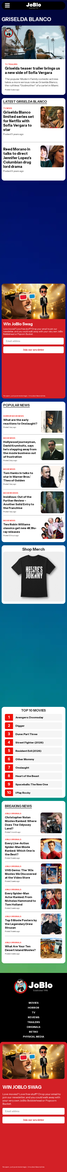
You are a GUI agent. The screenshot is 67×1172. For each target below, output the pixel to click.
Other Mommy (24, 759)
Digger (20, 725)
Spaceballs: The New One (31, 784)
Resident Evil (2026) (28, 750)
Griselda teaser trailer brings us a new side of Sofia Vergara (32, 70)
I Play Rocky (22, 792)
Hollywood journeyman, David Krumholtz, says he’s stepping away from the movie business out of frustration (20, 449)
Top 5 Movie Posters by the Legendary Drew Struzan (21, 924)
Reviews (33, 1017)
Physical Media (33, 1036)
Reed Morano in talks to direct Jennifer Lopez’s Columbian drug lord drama (17, 158)
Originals (33, 1026)
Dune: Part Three (26, 734)
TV (33, 1012)
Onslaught (22, 767)
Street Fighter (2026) (29, 742)
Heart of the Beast (27, 776)
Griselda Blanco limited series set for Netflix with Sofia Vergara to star (18, 121)
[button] (7, 5)
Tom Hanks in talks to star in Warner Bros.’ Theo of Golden (18, 476)
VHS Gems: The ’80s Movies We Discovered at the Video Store (20, 874)
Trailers (33, 1022)
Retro (33, 1031)
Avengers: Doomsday (29, 717)
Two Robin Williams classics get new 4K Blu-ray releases (20, 528)
